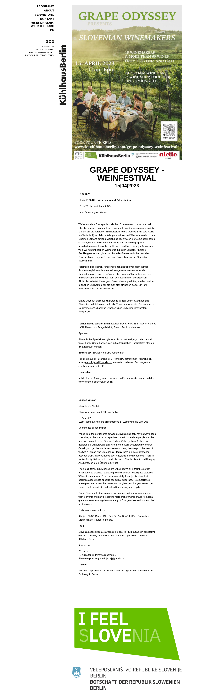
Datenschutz (31, 55)
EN (52, 30)
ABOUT (49, 10)
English (50, 49)
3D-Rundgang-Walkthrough (42, 24)
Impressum (34, 52)
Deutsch (40, 49)
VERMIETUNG (44, 14)
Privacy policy (47, 55)
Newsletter (48, 46)
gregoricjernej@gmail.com (98, 362)
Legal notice (47, 52)
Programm (45, 6)
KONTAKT (47, 18)
